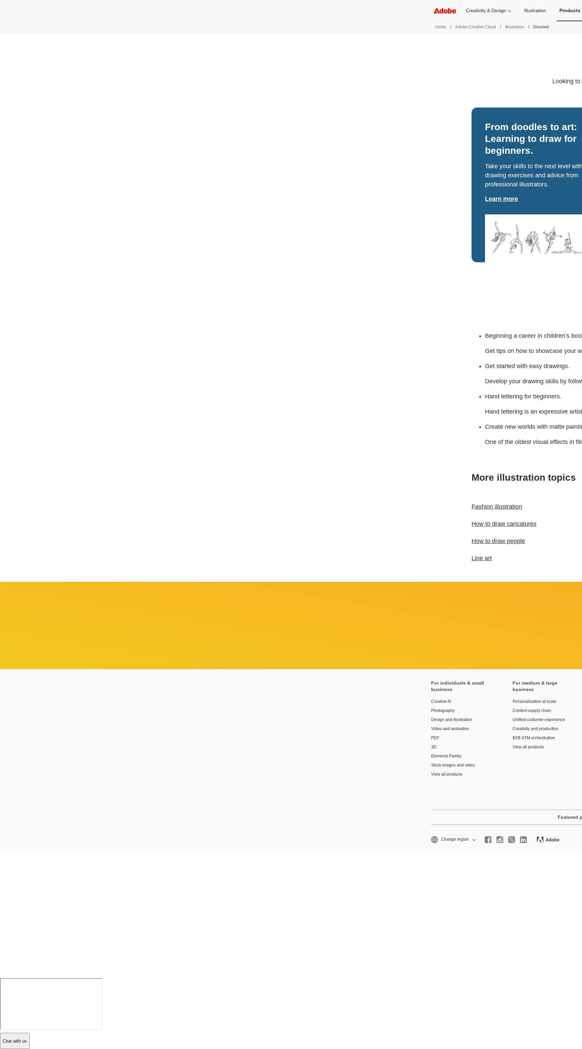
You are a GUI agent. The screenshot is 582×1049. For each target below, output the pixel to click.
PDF (435, 738)
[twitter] (511, 839)
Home (440, 27)
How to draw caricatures (504, 523)
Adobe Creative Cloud (475, 27)
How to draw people (498, 541)
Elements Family (446, 756)
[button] (453, 839)
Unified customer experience (539, 719)
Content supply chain (532, 710)
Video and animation (450, 728)
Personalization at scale (534, 701)
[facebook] (488, 839)
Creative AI (441, 701)
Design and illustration (451, 719)
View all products (446, 774)
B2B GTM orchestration (534, 738)
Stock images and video (453, 765)
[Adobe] (445, 10)
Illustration (535, 10)
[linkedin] (523, 839)
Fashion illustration (497, 506)
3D (434, 747)
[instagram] (499, 839)
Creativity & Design (486, 10)
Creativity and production (535, 728)
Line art (482, 558)
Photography (443, 710)
